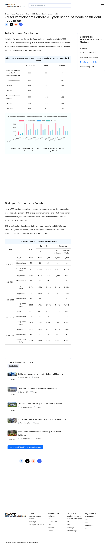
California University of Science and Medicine (37, 388)
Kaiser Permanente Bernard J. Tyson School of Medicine (42, 419)
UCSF (68, 525)
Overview (83, 48)
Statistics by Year (87, 66)
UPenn (50, 531)
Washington (52, 522)
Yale (49, 525)
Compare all (13, 366)
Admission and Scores (89, 57)
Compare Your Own (36, 525)
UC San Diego (72, 531)
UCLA (68, 522)
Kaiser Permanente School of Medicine (25, 14)
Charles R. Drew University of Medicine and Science (40, 404)
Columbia (51, 528)
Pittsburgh (70, 528)
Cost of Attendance (88, 53)
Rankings (32, 522)
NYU (49, 519)
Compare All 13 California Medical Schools (25, 447)
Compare (12, 379)
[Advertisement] (38, 179)
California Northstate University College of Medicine (40, 374)
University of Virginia (74, 519)
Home (7, 14)
